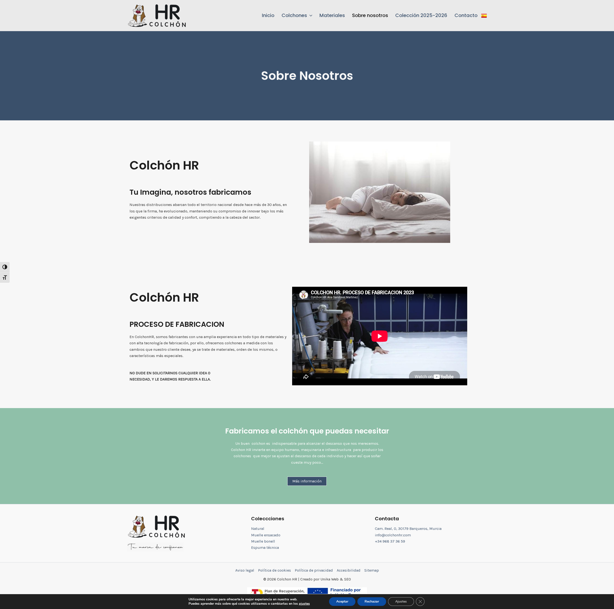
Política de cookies (274, 570)
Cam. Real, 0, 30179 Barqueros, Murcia (408, 528)
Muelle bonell (263, 541)
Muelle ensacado (265, 535)
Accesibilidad (348, 570)
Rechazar (372, 601)
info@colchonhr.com (393, 535)
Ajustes (401, 601)
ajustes (304, 604)
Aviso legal (244, 570)
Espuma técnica (265, 547)
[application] (309, 15)
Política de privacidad (314, 570)
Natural (257, 528)
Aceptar (342, 601)
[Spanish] (484, 15)
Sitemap (371, 570)
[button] (297, 15)
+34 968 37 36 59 (390, 541)
